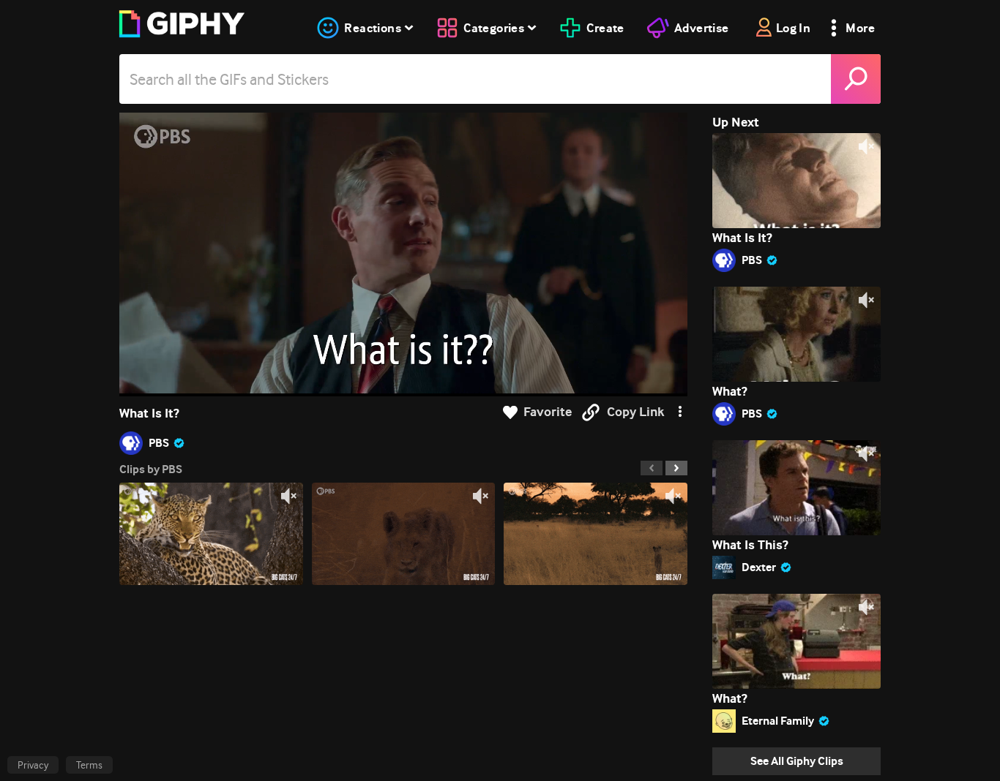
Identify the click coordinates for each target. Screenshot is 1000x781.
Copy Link (635, 412)
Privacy (33, 765)
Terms (89, 765)
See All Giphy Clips (796, 761)
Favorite (547, 412)
